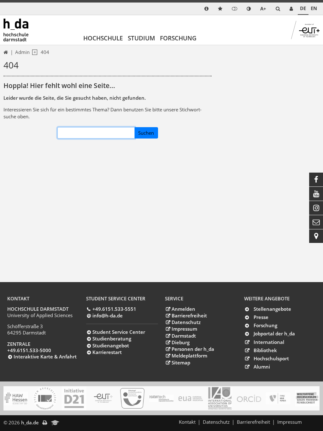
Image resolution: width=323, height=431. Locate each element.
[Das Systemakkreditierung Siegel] (45, 398)
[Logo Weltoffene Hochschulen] (307, 398)
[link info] (206, 9)
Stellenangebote (272, 309)
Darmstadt (184, 336)
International (269, 342)
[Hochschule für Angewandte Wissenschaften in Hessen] (15, 398)
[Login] (234, 9)
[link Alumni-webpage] (55, 423)
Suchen (146, 133)
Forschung (178, 38)
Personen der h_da (193, 349)
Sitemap (181, 362)
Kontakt (187, 422)
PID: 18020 (75, 422)
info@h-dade (107, 315)
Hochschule (103, 38)
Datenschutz (186, 322)
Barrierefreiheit (189, 315)
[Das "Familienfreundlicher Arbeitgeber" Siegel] (132, 398)
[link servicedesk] (291, 9)
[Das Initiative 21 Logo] (74, 398)
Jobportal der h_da (274, 333)
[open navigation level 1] (33, 52)
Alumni (262, 366)
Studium (141, 38)
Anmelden (183, 309)
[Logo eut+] (103, 398)
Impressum (184, 329)
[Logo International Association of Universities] (220, 398)
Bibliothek (265, 350)
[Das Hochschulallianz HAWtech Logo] (161, 398)
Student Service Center (118, 332)
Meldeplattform (189, 355)
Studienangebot (110, 345)
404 (45, 52)
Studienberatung (111, 338)
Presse (261, 317)
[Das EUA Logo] (191, 398)
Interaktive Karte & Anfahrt (45, 356)
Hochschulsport (271, 358)
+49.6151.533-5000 (29, 350)
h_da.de (30, 422)
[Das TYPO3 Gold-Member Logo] (278, 398)
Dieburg (180, 342)
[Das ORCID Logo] (249, 398)
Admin (22, 52)
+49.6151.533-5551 (114, 309)
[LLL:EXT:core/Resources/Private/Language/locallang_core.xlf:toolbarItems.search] (278, 9)
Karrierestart (107, 352)
